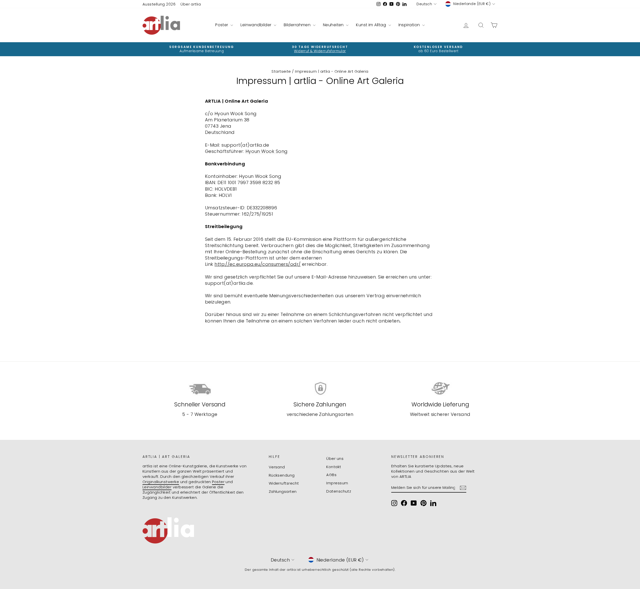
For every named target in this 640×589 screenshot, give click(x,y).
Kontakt (333, 466)
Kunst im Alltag (371, 25)
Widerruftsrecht (284, 483)
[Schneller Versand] (199, 388)
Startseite (281, 71)
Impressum (337, 483)
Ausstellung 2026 (159, 4)
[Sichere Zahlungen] (320, 388)
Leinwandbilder (256, 25)
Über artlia (190, 4)
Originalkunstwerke (160, 481)
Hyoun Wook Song (267, 151)
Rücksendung (282, 475)
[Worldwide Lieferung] (440, 388)
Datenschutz (338, 491)
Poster (222, 25)
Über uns (335, 458)
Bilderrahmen (298, 25)
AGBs (331, 474)
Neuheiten (334, 25)
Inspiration (409, 25)
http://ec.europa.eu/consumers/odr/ (257, 264)
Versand (277, 467)
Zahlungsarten (283, 491)
